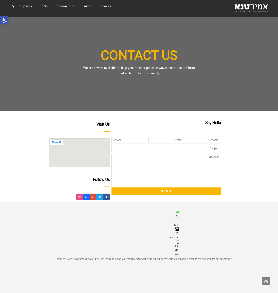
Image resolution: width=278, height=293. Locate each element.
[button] (4, 20)
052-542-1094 (176, 250)
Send (166, 191)
